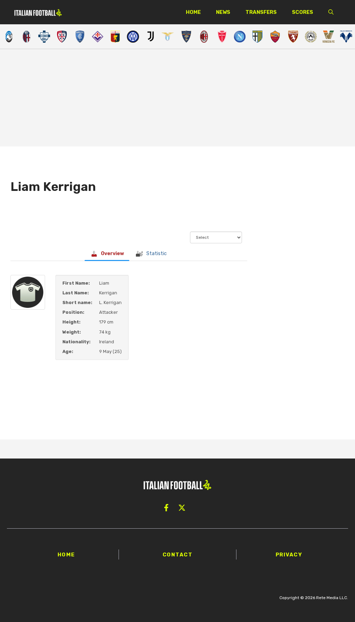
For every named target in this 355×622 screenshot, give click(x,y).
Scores (302, 12)
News (223, 12)
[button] (331, 12)
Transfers (261, 12)
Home (193, 12)
